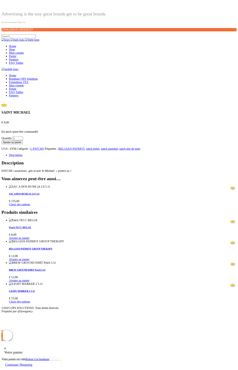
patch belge (92, 148)
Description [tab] (15, 155)
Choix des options (19, 204)
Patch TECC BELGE (20, 227)
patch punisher (109, 148)
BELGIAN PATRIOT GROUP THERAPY (30, 248)
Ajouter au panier (12, 142)
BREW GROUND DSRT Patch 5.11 (27, 270)
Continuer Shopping (18, 364)
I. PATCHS (37, 148)
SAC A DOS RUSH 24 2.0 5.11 (24, 193)
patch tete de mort (129, 148)
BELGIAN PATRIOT (71, 148)
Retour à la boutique (37, 359)
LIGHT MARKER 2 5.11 (22, 291)
